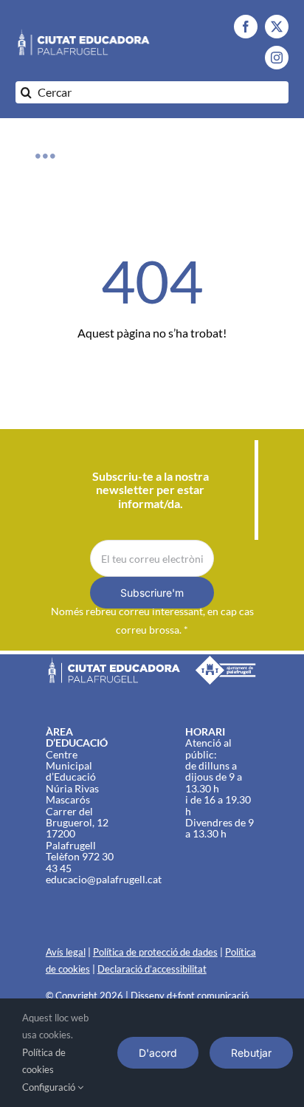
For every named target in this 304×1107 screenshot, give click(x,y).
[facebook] (246, 26)
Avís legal (66, 952)
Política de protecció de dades (155, 952)
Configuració (49, 1087)
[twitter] (277, 26)
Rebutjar (251, 1052)
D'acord (158, 1052)
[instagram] (277, 57)
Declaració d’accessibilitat (152, 969)
